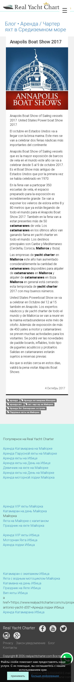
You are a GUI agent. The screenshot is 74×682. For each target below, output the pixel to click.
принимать (18, 675)
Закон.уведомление (30, 643)
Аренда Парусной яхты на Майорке (30, 453)
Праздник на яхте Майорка (23, 525)
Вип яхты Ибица (15, 593)
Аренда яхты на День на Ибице (27, 463)
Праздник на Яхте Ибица (22, 588)
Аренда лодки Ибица (19, 545)
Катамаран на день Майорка (25, 511)
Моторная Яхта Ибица (20, 540)
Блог (51, 643)
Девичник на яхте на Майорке (25, 468)
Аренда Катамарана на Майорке (27, 448)
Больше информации (45, 675)
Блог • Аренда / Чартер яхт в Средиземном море (35, 26)
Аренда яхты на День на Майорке (28, 473)
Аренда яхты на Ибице (20, 458)
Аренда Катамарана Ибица (23, 612)
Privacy (8, 643)
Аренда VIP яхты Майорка (23, 506)
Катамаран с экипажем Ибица (26, 574)
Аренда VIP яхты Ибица (21, 535)
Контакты (10, 648)
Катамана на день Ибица (22, 583)
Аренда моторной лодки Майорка (28, 477)
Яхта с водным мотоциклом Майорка (31, 578)
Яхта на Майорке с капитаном (26, 521)
